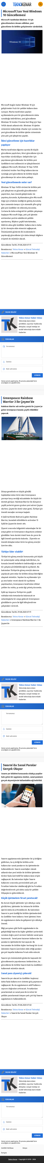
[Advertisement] (22, 78)
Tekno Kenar (18, 249)
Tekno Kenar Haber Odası (30, 318)
